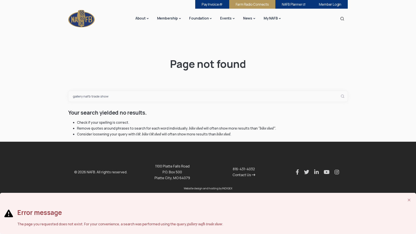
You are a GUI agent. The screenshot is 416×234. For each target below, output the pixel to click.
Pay (210, 4)
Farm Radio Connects (252, 4)
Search (343, 18)
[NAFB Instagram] (334, 172)
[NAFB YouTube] (324, 172)
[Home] (81, 18)
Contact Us (242, 174)
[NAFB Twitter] (304, 172)
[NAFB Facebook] (295, 172)
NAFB (292, 4)
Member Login (330, 4)
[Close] (409, 200)
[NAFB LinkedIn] (314, 172)
